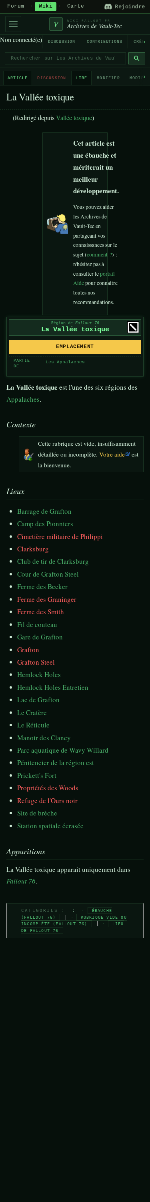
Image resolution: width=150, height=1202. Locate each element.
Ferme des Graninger (46, 599)
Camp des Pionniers (45, 523)
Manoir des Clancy (44, 737)
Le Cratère (32, 712)
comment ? (99, 254)
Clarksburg (33, 548)
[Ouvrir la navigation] (13, 24)
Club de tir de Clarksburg (53, 561)
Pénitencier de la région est (55, 762)
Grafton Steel (36, 662)
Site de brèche (37, 812)
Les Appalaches (65, 362)
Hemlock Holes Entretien (52, 687)
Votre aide (112, 454)
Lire (81, 78)
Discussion (61, 42)
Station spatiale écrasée (50, 825)
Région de (75, 323)
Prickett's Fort (36, 775)
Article (18, 78)
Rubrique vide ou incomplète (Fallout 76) (74, 920)
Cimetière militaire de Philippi (60, 536)
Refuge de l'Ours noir (47, 800)
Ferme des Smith (40, 611)
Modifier (108, 78)
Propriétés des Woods (47, 787)
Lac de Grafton (38, 699)
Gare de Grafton (40, 636)
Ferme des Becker (42, 586)
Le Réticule (33, 724)
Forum (15, 6)
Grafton (28, 649)
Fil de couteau (37, 624)
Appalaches (23, 399)
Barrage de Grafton (44, 511)
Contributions (104, 42)
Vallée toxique (74, 117)
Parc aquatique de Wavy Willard (62, 750)
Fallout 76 (21, 880)
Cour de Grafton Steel (48, 574)
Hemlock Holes (39, 674)
